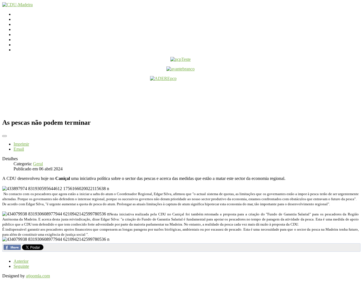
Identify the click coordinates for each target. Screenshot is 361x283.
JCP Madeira (25, 44)
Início (19, 14)
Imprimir (21, 144)
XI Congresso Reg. (31, 34)
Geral (38, 163)
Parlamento (24, 24)
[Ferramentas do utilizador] (4, 136)
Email (19, 149)
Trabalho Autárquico (32, 39)
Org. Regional (26, 29)
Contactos (22, 19)
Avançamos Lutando (32, 49)
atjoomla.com (38, 275)
